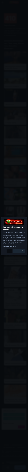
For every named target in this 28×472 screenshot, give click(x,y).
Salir (9, 251)
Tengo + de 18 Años (19, 251)
